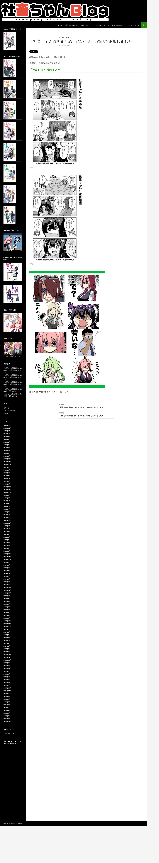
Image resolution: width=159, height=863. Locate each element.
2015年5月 (6, 707)
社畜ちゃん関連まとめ (118, 25)
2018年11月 (7, 590)
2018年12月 (7, 587)
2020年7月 (6, 534)
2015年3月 (6, 713)
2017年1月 (6, 651)
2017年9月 (6, 629)
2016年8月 (6, 665)
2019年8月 (6, 565)
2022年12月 (7, 459)
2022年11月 (7, 461)
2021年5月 (6, 506)
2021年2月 (6, 515)
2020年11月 (7, 523)
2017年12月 (7, 621)
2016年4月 (6, 677)
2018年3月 (6, 612)
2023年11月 (7, 428)
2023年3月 (6, 450)
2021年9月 (6, 495)
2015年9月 (6, 696)
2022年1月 (6, 484)
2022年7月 (6, 473)
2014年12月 (7, 721)
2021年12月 (7, 487)
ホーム (60, 25)
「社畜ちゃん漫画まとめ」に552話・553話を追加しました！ (12, 384)
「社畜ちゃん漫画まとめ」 (46, 69)
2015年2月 (6, 716)
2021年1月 (6, 517)
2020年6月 (6, 537)
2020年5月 (6, 540)
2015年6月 (6, 705)
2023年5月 (6, 445)
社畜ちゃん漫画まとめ (71, 25)
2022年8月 (6, 470)
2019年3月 (6, 579)
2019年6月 (6, 570)
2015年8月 (6, 699)
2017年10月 (7, 626)
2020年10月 (7, 526)
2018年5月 (6, 607)
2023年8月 (6, 436)
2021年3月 (6, 512)
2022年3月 (6, 478)
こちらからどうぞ (9, 733)
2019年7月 (6, 568)
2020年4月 (6, 543)
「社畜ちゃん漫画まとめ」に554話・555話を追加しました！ (12, 377)
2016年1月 (6, 685)
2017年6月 (6, 638)
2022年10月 (7, 464)
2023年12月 (7, 425)
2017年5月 (6, 640)
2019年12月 (7, 554)
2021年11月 (7, 489)
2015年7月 (6, 702)
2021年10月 (7, 492)
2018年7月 (6, 601)
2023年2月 (6, 453)
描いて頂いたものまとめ (102, 25)
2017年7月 (6, 635)
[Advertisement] (12, 785)
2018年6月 (6, 604)
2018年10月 (7, 593)
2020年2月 (6, 548)
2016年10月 (7, 660)
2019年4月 (6, 576)
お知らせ (6, 408)
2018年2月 (6, 615)
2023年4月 (6, 447)
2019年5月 (6, 573)
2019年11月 (7, 556)
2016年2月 (6, 682)
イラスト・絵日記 (64, 37)
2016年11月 (7, 657)
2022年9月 (6, 467)
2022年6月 (6, 475)
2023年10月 (7, 431)
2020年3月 (6, 545)
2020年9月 (6, 529)
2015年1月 (6, 719)
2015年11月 (7, 691)
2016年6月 (6, 671)
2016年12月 (7, 654)
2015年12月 (7, 688)
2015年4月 (6, 710)
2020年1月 (6, 551)
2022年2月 (6, 481)
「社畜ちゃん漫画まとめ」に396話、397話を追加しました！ (81, 414)
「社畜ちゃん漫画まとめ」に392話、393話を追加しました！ (81, 406)
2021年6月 (6, 503)
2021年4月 (6, 509)
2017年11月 (7, 624)
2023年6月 (6, 442)
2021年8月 (6, 498)
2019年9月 (6, 562)
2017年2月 (6, 649)
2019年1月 (6, 584)
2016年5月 (6, 674)
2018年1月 (6, 618)
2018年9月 (6, 596)
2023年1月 (6, 456)
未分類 (5, 413)
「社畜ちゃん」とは (134, 25)
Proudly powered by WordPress (13, 823)
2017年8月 (6, 632)
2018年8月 (6, 598)
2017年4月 (6, 643)
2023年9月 (6, 434)
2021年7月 (6, 501)
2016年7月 (6, 668)
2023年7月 (6, 439)
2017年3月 (6, 646)
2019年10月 (7, 559)
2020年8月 (6, 531)
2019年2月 (6, 582)
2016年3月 (6, 679)
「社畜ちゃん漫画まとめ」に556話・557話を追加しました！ (12, 370)
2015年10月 (7, 693)
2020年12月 (7, 520)
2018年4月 (6, 610)
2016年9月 (6, 663)
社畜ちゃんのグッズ (86, 25)
